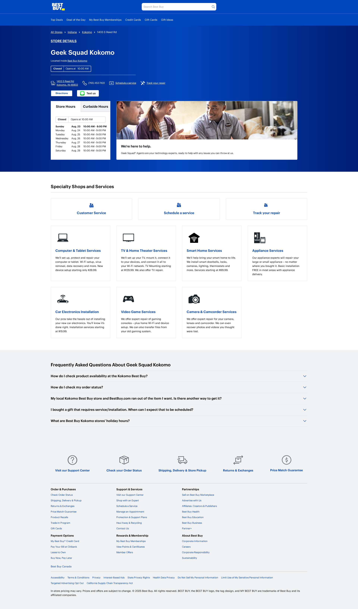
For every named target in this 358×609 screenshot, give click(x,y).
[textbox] (80, 264)
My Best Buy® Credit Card (65, 541)
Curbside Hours (95, 106)
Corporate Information (195, 541)
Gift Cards (151, 19)
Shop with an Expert (127, 500)
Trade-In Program (60, 522)
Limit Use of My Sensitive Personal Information (247, 577)
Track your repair (266, 213)
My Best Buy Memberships (105, 19)
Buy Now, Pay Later (61, 557)
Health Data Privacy (164, 577)
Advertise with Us (191, 500)
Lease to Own (58, 552)
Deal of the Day (76, 19)
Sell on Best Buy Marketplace (198, 494)
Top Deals (57, 19)
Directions (62, 93)
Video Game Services (138, 312)
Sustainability (189, 557)
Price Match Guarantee (286, 470)
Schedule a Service (126, 505)
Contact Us (122, 528)
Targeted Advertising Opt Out (67, 583)
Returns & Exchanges (238, 470)
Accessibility (58, 577)
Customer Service (91, 213)
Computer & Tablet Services (78, 250)
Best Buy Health (191, 511)
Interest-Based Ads (114, 577)
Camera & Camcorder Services (211, 312)
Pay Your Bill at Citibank (64, 546)
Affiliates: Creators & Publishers (199, 505)
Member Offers (124, 552)
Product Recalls (59, 517)
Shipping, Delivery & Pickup (66, 500)
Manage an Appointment (130, 511)
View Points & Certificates (130, 546)
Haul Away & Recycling (129, 522)
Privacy (96, 577)
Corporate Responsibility (196, 552)
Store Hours (65, 106)
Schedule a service (179, 213)
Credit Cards (133, 19)
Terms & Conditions (78, 577)
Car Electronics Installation (77, 312)
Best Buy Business (192, 522)
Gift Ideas (167, 19)
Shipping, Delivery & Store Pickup (182, 470)
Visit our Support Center (72, 470)
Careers (186, 546)
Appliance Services (267, 250)
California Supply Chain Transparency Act (110, 583)
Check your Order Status (124, 470)
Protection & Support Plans (131, 517)
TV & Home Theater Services (144, 250)
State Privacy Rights (139, 577)
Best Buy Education (193, 517)
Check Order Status (62, 494)
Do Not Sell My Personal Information (198, 577)
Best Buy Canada (61, 566)
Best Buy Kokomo (77, 60)
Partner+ (187, 528)
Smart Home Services (204, 250)
